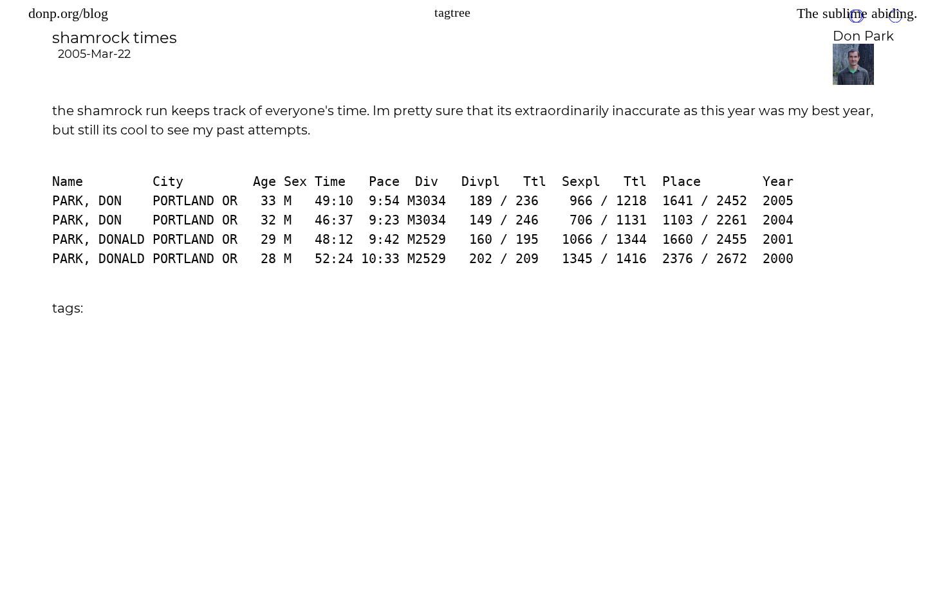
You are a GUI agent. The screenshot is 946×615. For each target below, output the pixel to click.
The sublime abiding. (857, 13)
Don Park (863, 36)
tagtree (452, 12)
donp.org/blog (68, 13)
